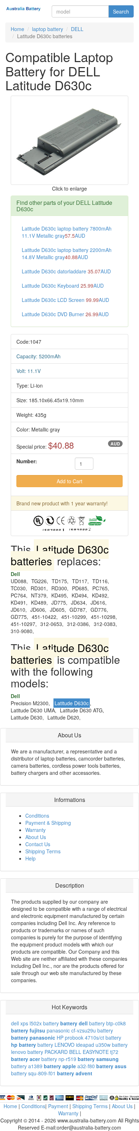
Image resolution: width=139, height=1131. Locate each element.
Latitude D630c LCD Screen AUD (65, 299)
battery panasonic (33, 1037)
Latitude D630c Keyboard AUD (63, 285)
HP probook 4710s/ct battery (89, 1037)
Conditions (37, 815)
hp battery (23, 1044)
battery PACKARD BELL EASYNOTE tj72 (72, 1051)
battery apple (60, 1066)
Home (17, 28)
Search (121, 11)
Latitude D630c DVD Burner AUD (65, 314)
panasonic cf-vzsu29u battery (80, 1030)
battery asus (111, 1066)
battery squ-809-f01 (33, 1073)
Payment (58, 1106)
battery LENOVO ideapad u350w (73, 1044)
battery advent (74, 1073)
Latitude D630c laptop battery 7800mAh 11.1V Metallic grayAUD (67, 232)
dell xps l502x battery (35, 1023)
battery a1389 (26, 1066)
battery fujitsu (28, 1030)
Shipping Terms (43, 851)
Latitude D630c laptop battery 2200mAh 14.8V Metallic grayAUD (67, 253)
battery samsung (98, 1058)
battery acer (25, 1058)
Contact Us (37, 844)
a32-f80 (86, 1066)
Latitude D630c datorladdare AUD (66, 271)
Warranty (35, 829)
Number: (26, 461)
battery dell (74, 1023)
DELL (77, 28)
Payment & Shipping (48, 822)
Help (30, 858)
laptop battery (47, 28)
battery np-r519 (58, 1058)
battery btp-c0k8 (107, 1023)
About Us (35, 836)
